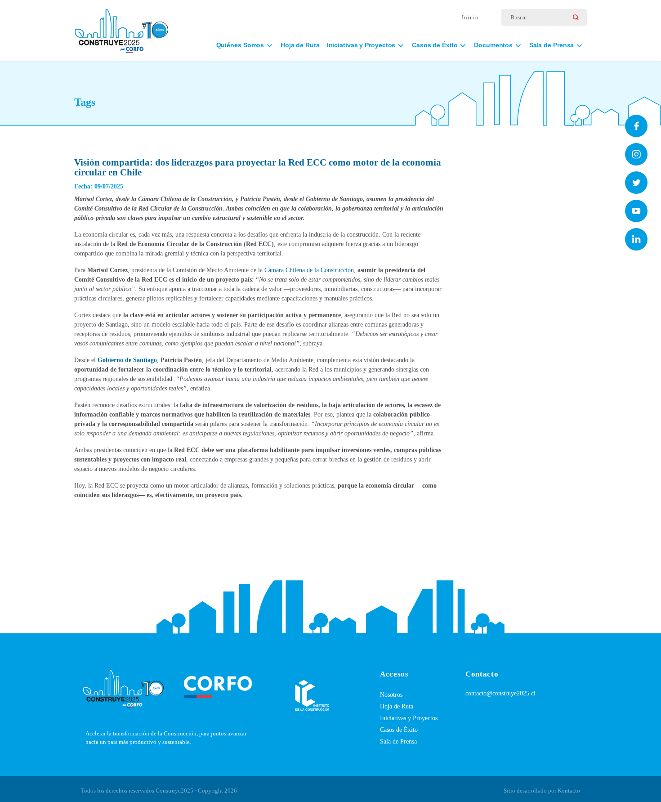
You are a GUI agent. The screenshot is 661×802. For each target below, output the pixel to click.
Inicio (470, 17)
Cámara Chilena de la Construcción (309, 270)
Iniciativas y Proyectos (409, 718)
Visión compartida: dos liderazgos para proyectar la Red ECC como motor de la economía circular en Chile (257, 167)
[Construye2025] (121, 27)
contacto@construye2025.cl (500, 693)
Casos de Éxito (399, 729)
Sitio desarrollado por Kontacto (542, 790)
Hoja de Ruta (300, 45)
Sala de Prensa (398, 741)
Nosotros (391, 694)
